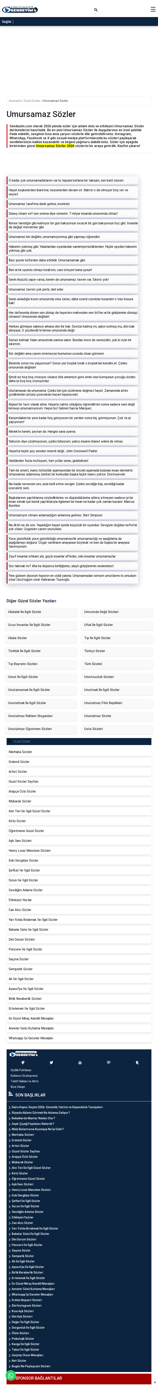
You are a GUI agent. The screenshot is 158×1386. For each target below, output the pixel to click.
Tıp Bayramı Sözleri (22, 664)
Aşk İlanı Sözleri (22, 1184)
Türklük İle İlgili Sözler (24, 651)
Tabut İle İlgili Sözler (25, 1349)
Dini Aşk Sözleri (22, 1316)
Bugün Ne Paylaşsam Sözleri (31, 1366)
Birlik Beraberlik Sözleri (27, 1272)
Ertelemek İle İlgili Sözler (28, 1278)
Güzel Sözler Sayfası (26, 1151)
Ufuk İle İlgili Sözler (98, 625)
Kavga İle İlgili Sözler (26, 1344)
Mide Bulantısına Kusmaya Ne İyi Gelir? (38, 1129)
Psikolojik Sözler (23, 1338)
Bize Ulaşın (18, 1086)
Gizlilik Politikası (21, 1070)
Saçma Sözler (21, 1250)
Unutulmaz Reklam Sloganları (30, 716)
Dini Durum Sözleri (24, 1239)
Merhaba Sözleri (23, 1134)
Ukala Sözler (17, 638)
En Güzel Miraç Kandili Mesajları (33, 1283)
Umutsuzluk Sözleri (99, 677)
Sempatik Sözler (23, 1256)
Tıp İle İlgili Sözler (97, 638)
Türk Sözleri (93, 664)
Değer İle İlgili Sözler (25, 1322)
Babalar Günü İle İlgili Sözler (30, 1233)
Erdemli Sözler (22, 1140)
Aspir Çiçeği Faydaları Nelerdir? (33, 1123)
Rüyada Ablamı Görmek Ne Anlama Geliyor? (41, 1112)
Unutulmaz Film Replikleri (103, 703)
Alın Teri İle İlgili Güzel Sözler (31, 1167)
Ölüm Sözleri (20, 1333)
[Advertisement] (79, 624)
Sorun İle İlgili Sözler (26, 1206)
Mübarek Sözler (22, 1162)
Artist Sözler (20, 1145)
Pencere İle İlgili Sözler (27, 1245)
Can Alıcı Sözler (22, 1223)
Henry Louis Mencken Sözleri (31, 1189)
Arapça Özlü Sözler (25, 1156)
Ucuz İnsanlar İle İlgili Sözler (29, 625)
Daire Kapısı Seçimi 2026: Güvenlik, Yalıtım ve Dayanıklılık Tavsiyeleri (57, 1107)
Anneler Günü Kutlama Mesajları (33, 1289)
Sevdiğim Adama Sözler (28, 1211)
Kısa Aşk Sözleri (23, 1311)
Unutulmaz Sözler (97, 716)
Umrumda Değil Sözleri (101, 612)
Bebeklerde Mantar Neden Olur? (33, 1118)
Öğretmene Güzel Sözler (28, 1178)
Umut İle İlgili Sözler (23, 677)
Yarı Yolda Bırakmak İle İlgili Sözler (35, 1228)
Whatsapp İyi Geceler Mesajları (32, 1294)
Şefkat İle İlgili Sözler (26, 1201)
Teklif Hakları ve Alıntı (24, 1081)
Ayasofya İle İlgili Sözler (28, 1267)
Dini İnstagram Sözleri (26, 1305)
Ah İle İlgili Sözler (23, 1261)
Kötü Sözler (20, 1173)
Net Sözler (19, 1360)
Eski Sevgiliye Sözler (25, 1195)
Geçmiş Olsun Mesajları (27, 1355)
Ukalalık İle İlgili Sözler (24, 612)
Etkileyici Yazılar (23, 1217)
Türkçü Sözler (94, 651)
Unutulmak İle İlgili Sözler (27, 703)
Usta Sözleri (93, 729)
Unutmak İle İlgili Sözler (102, 690)
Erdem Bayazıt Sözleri (27, 1300)
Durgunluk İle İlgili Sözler (28, 1327)
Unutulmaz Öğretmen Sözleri (30, 729)
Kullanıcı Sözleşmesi (24, 1075)
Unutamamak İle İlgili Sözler (29, 690)
